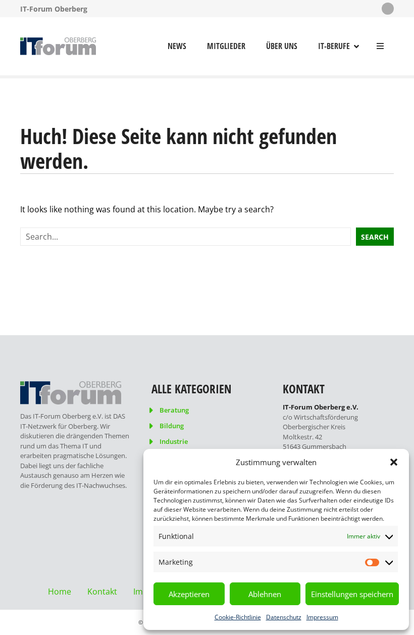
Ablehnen (264, 594)
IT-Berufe (334, 46)
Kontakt (102, 591)
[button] (394, 462)
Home (59, 591)
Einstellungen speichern (352, 594)
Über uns (281, 46)
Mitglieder (226, 46)
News (177, 46)
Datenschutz (283, 617)
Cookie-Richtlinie (238, 617)
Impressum (322, 617)
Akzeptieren (189, 594)
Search (375, 237)
